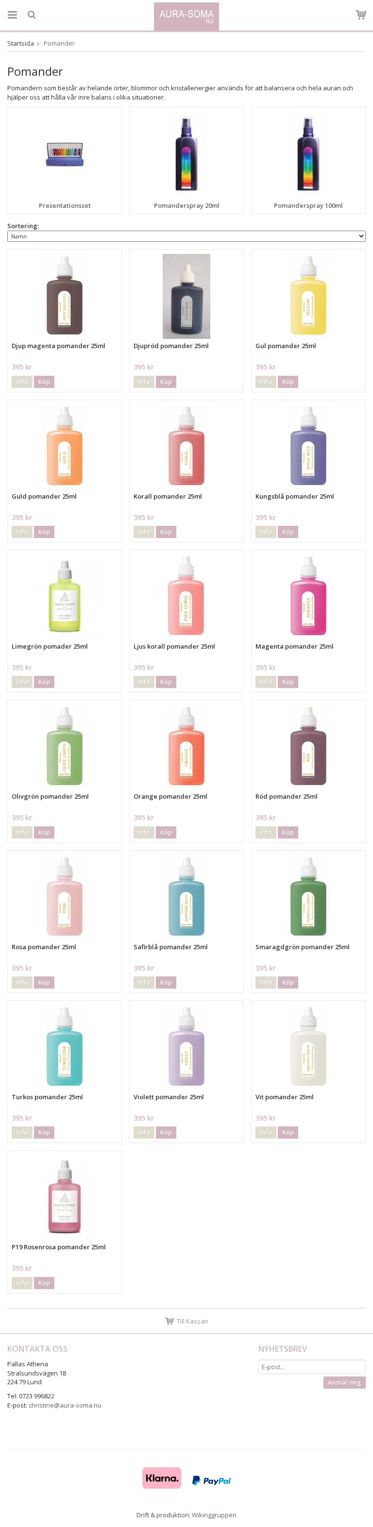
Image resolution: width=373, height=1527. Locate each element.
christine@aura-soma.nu (65, 1405)
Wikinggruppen (214, 1514)
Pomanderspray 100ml (308, 205)
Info (22, 381)
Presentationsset (65, 205)
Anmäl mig (344, 1382)
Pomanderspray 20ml (187, 205)
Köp (44, 381)
